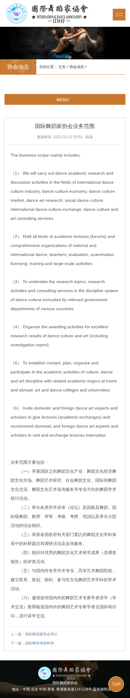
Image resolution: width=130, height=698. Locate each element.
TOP (116, 684)
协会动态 (77, 67)
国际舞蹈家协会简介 (41, 634)
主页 (62, 67)
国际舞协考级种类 (39, 643)
